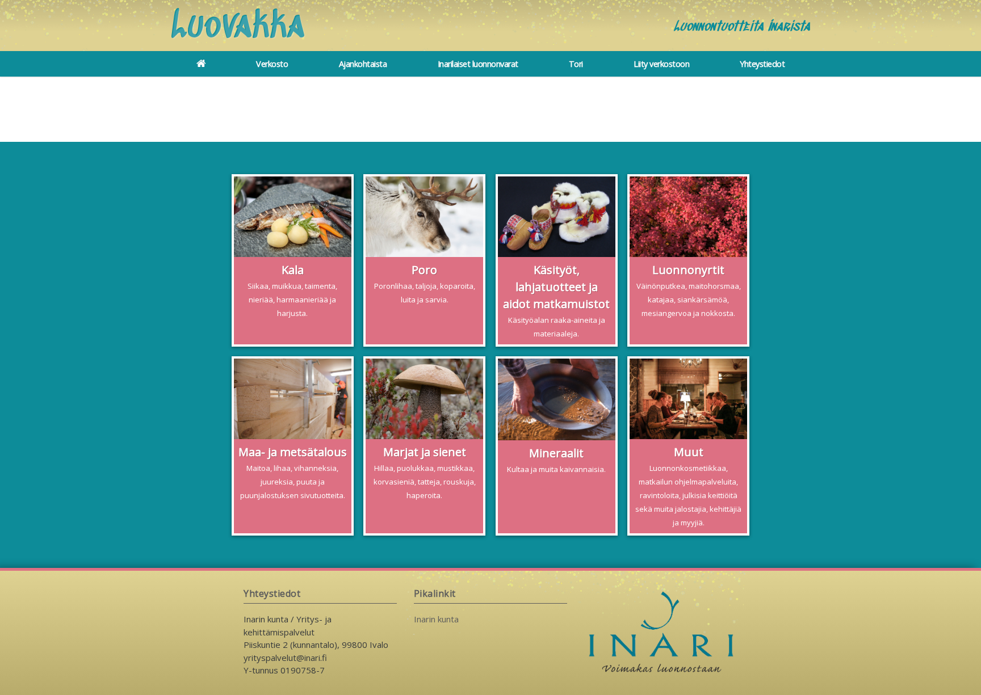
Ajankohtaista (363, 63)
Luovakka (238, 27)
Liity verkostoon (661, 63)
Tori (576, 63)
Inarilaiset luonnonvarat (478, 63)
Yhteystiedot (762, 63)
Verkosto (272, 63)
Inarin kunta (436, 619)
